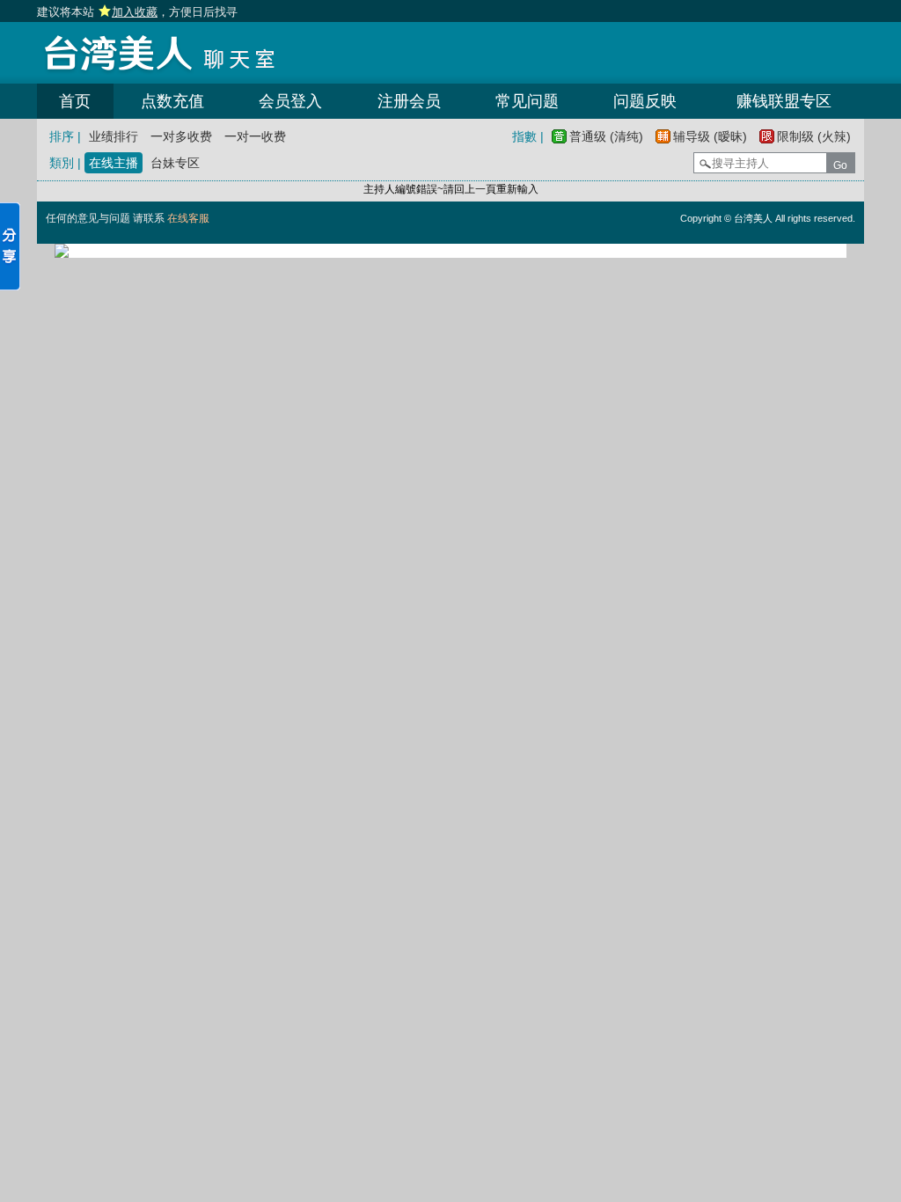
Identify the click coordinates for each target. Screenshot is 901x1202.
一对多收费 (181, 136)
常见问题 (527, 101)
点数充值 (172, 101)
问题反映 (645, 101)
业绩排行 (113, 136)
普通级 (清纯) (606, 136)
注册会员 (409, 101)
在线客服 (188, 218)
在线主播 (113, 163)
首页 (75, 101)
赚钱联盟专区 (783, 101)
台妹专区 (175, 163)
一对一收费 (255, 136)
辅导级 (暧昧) (710, 136)
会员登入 (290, 101)
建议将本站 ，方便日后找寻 (137, 11)
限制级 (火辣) (814, 136)
